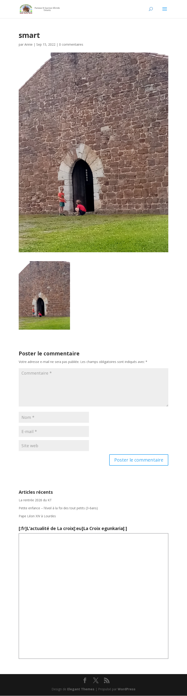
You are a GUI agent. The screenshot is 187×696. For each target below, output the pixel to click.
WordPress (126, 689)
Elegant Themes (80, 689)
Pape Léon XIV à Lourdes (38, 516)
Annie (28, 44)
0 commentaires (71, 44)
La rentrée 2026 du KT (35, 500)
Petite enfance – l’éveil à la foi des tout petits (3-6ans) (58, 508)
